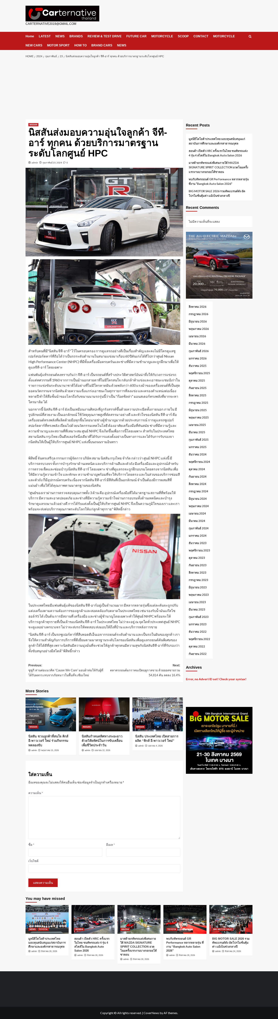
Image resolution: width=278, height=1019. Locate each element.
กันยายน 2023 (198, 565)
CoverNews (151, 1013)
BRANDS (76, 36)
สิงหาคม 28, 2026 (49, 951)
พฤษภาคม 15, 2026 (50, 750)
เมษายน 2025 (197, 424)
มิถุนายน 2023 (198, 587)
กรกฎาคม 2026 (198, 313)
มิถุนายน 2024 (198, 498)
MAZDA (125, 929)
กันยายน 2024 (198, 476)
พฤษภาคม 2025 (199, 417)
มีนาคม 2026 (197, 343)
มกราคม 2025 (198, 446)
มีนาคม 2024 (197, 520)
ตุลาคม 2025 (197, 380)
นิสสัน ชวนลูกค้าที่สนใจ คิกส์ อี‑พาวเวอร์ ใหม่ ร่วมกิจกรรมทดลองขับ (48, 741)
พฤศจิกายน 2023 (199, 550)
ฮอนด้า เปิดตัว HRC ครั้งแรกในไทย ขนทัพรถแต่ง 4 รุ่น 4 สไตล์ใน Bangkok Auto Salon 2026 (218, 153)
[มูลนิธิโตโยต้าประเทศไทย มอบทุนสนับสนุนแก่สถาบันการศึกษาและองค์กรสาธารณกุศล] (47, 919)
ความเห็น (35, 793)
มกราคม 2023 (198, 624)
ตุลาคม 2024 (197, 469)
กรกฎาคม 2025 (198, 402)
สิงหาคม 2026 (197, 306)
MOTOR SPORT (58, 45)
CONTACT (200, 36)
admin (35, 162)
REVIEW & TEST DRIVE (105, 36)
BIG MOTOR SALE (222, 929)
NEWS (60, 36)
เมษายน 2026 (197, 336)
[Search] (250, 36)
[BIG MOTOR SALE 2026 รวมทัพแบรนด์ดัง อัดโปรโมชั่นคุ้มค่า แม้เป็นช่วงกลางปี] (230, 919)
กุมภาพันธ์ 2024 (199, 528)
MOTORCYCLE (162, 36)
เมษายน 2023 (197, 602)
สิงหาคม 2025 (197, 395)
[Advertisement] (139, 89)
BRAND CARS (101, 45)
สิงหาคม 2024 (197, 483)
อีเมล (110, 844)
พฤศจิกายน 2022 (199, 638)
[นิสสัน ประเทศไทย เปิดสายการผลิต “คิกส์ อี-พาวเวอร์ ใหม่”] (157, 714)
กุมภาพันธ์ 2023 (199, 616)
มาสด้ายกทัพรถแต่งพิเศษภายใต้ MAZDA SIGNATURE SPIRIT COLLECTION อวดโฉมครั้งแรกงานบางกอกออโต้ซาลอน (218, 167)
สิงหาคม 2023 (197, 572)
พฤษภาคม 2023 (199, 594)
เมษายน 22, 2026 (102, 750)
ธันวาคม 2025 (198, 365)
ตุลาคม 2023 (197, 557)
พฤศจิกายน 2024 (199, 461)
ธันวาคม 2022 (198, 631)
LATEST (45, 36)
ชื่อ (31, 844)
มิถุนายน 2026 (198, 321)
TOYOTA (43, 929)
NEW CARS (34, 45)
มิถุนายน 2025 (198, 410)
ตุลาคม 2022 (197, 646)
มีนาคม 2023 (197, 609)
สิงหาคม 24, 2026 (233, 951)
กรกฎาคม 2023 (198, 579)
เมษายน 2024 (197, 513)
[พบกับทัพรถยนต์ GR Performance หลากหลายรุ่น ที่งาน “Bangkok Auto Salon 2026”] (185, 919)
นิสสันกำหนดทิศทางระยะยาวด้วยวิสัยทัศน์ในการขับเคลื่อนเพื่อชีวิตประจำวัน (102, 741)
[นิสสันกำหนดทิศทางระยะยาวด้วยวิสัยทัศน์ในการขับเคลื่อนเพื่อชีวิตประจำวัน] (104, 714)
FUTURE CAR (136, 36)
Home (30, 36)
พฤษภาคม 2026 (199, 328)
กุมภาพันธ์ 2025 (199, 439)
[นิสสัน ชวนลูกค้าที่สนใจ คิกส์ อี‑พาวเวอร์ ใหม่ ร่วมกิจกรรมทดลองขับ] (51, 714)
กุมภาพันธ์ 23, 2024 (52, 162)
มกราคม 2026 (198, 358)
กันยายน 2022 (198, 653)
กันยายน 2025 (198, 387)
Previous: (65, 670)
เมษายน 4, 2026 (155, 746)
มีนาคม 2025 (197, 432)
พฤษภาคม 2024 (199, 506)
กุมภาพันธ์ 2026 (199, 350)
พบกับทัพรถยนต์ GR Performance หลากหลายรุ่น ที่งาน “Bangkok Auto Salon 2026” (219, 181)
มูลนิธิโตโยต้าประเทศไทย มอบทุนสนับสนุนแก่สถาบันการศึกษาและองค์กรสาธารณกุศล (217, 141)
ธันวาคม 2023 (198, 542)
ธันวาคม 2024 (198, 454)
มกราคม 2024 (198, 535)
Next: (145, 670)
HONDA (79, 929)
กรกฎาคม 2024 (198, 491)
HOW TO (80, 45)
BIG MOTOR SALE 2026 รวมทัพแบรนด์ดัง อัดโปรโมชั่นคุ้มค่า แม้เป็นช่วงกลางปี (217, 193)
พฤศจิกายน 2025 (199, 373)
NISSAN (33, 124)
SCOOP (183, 36)
